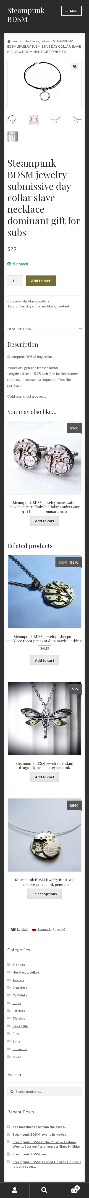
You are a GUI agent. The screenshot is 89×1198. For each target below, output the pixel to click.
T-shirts (19, 965)
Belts (17, 1041)
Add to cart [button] (44, 521)
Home (17, 41)
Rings (17, 1003)
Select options (44, 893)
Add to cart (40, 280)
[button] (75, 66)
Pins (16, 1033)
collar (20, 306)
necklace (48, 306)
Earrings (19, 1011)
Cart (68, 1186)
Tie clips (19, 1018)
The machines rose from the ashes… (40, 1127)
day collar (33, 306)
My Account (15, 1190)
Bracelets (20, 987)
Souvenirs (20, 1049)
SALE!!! (18, 1057)
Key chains (21, 1026)
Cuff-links (20, 995)
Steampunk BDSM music (31, 1154)
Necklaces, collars (37, 41)
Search (44, 1190)
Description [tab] (19, 329)
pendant (63, 306)
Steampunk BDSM (26, 14)
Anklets (18, 980)
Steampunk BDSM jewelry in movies (39, 1134)
